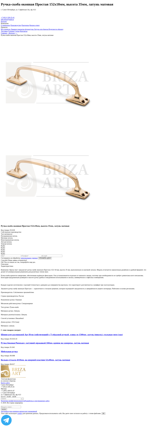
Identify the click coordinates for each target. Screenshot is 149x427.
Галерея (11, 31)
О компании (5, 25)
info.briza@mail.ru (7, 19)
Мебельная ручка (9, 351)
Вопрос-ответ (34, 25)
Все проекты (6, 29)
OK (103, 413)
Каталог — (13, 33)
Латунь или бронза (41, 29)
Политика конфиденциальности (13, 401)
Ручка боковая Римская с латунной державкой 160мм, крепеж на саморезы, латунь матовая (45, 343)
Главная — (5, 33)
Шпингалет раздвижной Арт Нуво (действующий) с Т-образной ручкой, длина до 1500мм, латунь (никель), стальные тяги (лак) (62, 334)
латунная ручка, (7, 411)
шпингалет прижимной (28, 411)
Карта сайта (5, 383)
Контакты (23, 31)
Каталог (4, 21)
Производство (15, 25)
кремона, (16, 411)
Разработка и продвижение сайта (37, 401)
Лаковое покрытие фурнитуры (22, 29)
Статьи (17, 31)
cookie (19, 413)
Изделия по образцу (56, 29)
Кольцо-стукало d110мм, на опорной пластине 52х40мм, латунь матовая (35, 360)
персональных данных (29, 258)
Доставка (4, 31)
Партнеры (25, 25)
